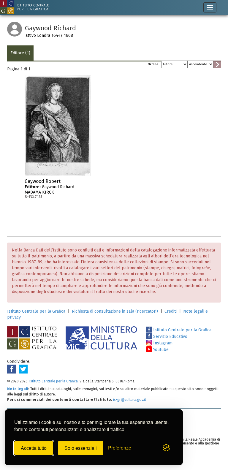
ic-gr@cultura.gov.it (129, 399)
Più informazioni (86, 183)
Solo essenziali (80, 447)
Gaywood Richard (49, 189)
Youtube (160, 349)
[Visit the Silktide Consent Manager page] (166, 448)
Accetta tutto (34, 447)
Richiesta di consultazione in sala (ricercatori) (115, 311)
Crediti (170, 311)
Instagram (162, 343)
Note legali (17, 389)
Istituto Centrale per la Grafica (36, 311)
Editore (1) (20, 53)
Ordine (153, 64)
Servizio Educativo (169, 336)
